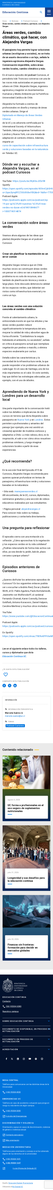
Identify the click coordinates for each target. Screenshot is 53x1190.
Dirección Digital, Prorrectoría (21, 1183)
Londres (39, 419)
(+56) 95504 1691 (13, 1159)
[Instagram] (24, 1058)
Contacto (6, 1001)
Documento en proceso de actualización (17, 1040)
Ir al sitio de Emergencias (16, 1116)
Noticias (15, 21)
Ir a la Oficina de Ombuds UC (24, 1168)
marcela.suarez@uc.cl (15, 716)
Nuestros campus (10, 1011)
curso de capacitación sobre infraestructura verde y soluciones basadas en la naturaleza (25, 147)
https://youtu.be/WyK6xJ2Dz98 (29, 181)
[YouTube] (30, 1058)
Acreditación (10, 1049)
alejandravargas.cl (30, 509)
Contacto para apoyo (14, 1135)
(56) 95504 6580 (13, 1006)
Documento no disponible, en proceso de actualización (26, 1030)
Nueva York (23, 419)
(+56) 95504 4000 (13, 1092)
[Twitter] (12, 1058)
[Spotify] (36, 1058)
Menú (49, 14)
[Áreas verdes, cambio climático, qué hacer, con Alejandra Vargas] (4, 685)
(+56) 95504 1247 (13, 1163)
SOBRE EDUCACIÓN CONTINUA (18, 1021)
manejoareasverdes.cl (26, 491)
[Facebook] (6, 1058)
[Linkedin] (18, 1058)
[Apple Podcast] (42, 1058)
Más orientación (12, 1140)
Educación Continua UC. (14, 656)
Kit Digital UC (17, 1187)
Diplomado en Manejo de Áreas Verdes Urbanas (22, 117)
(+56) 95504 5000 (13, 1111)
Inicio (4, 21)
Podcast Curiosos (15, 725)
